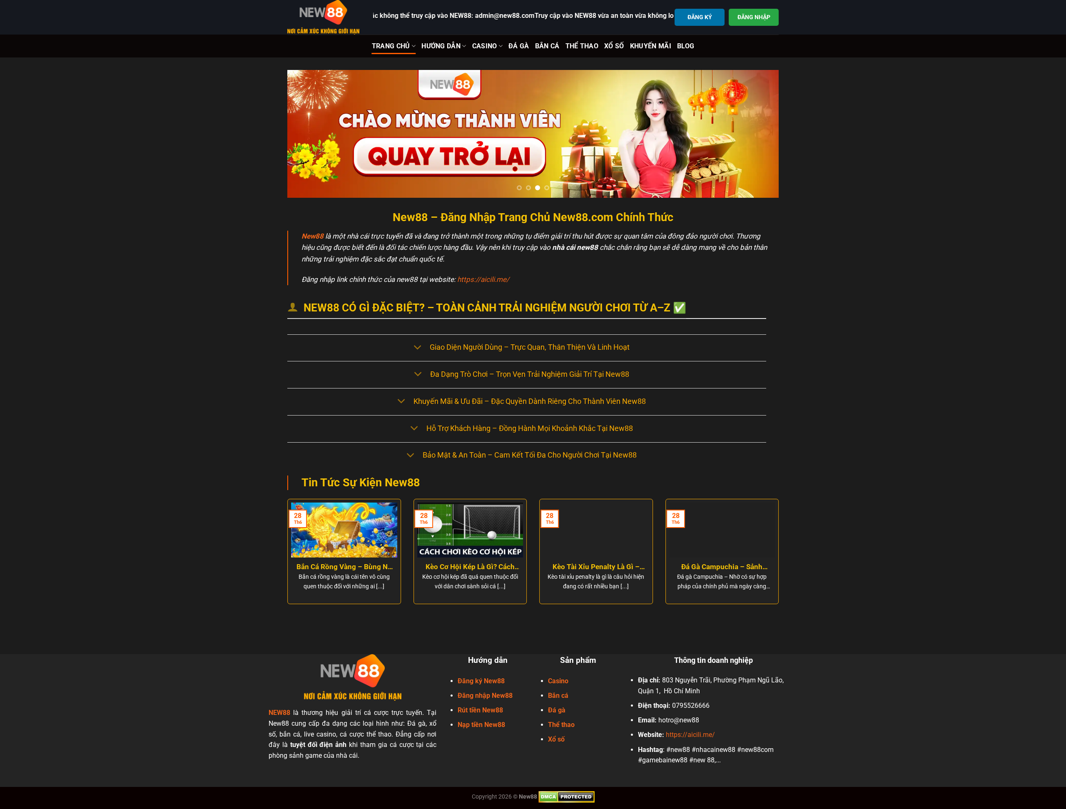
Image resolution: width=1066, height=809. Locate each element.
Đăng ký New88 (481, 681)
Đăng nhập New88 (485, 695)
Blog (685, 46)
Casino (484, 46)
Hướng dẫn (441, 46)
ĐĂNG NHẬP (753, 17)
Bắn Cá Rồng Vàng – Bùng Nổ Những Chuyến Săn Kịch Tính (344, 567)
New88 (312, 236)
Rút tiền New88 (480, 710)
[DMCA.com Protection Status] (566, 796)
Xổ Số (614, 46)
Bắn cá (558, 695)
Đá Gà (518, 46)
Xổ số (556, 739)
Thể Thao (582, 46)
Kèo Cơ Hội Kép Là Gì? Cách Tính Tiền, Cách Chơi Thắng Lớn (470, 567)
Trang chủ (391, 46)
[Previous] (307, 134)
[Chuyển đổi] (417, 348)
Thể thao (561, 725)
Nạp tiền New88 (481, 725)
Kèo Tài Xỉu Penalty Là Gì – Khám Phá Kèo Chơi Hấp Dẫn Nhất (596, 567)
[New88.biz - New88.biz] (324, 17)
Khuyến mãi (650, 46)
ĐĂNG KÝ (699, 17)
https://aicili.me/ (483, 279)
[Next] (758, 134)
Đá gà (556, 710)
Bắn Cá (547, 46)
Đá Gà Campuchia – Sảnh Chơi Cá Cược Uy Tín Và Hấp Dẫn (722, 567)
